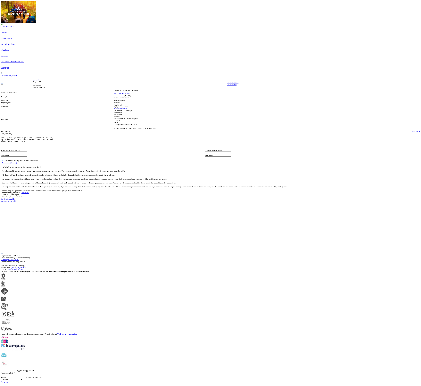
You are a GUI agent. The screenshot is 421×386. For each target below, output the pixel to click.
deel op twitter (231, 85)
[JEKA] (4, 342)
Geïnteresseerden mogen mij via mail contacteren (21, 160)
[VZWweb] (4, 358)
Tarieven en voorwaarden (67, 334)
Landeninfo (5, 32)
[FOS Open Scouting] (4, 294)
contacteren (25, 193)
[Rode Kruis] (5, 366)
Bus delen (4, 56)
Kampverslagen (6, 38)
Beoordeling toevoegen (10, 163)
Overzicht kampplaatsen (9, 76)
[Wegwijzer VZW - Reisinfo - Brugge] (2, 74)
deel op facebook (232, 83)
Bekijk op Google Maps (122, 93)
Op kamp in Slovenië (8, 201)
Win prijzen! (5, 68)
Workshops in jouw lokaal (10, 260)
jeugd (13, 268)
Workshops (5, 50)
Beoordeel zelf (415, 131)
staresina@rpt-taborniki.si (120, 108)
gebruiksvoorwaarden (15, 270)
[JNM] (6, 324)
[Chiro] (3, 302)
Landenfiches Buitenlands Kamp (12, 62)
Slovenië (36, 80)
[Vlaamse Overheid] (6, 332)
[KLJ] (4, 309)
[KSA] (8, 317)
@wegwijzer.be (20, 268)
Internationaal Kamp (8, 44)
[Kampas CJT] (13, 350)
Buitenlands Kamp (7, 26)
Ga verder (4, 382)
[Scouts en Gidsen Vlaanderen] (3, 287)
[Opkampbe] (3, 279)
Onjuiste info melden (8, 199)
